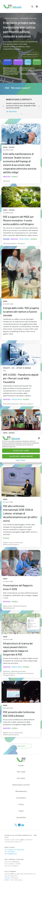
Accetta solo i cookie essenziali (21, 456)
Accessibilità (21, 817)
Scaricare (7, 878)
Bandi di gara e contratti (21, 785)
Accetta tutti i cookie (21, 451)
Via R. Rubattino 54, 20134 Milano (14, 849)
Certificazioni (21, 798)
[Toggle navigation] (37, 6)
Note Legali (21, 772)
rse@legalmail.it (12, 854)
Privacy (23, 460)
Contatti (21, 765)
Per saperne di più (30, 54)
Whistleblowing (21, 791)
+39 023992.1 (11, 851)
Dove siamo (21, 778)
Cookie (18, 460)
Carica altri (21, 746)
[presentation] (2, 78)
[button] (39, 438)
